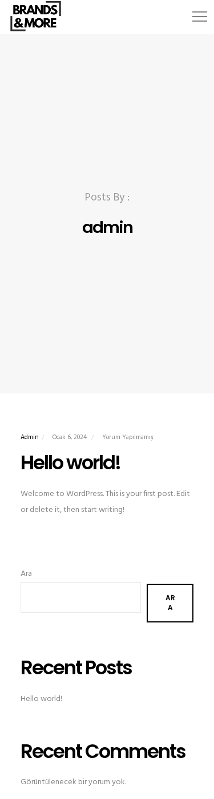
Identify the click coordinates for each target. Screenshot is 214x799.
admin (30, 437)
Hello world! (41, 699)
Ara (26, 573)
